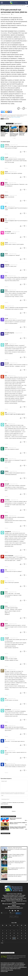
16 (25, 933)
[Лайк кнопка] (18, 108)
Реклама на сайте (4, 971)
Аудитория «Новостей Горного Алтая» (12, 968)
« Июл (2, 942)
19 (10, 935)
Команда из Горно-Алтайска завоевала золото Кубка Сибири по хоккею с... (18, 827)
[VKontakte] (15, 910)
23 (25, 935)
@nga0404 (14, 905)
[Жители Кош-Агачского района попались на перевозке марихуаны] (5, 129)
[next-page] (14, 138)
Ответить (6, 168)
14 (17, 933)
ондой (6, 343)
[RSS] (10, 910)
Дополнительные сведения (14, 906)
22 (21, 935)
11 (6, 933)
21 (17, 935)
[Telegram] (12, 910)
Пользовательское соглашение (7, 967)
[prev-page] (13, 138)
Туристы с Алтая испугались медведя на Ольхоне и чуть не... (18, 823)
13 (14, 933)
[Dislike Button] (23, 108)
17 (2, 935)
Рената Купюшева (9, 555)
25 (6, 938)
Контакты (3, 968)
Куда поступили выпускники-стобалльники (16, 819)
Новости (2, 131)
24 (2, 938)
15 (21, 933)
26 (10, 938)
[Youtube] (18, 910)
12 (10, 933)
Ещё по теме (9, 123)
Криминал (6, 118)
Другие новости (17, 123)
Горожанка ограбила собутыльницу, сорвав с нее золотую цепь (23, 134)
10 (2, 933)
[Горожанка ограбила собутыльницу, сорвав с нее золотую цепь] (23, 129)
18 (6, 935)
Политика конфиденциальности (20, 967)
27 (14, 938)
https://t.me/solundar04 (15, 117)
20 (14, 935)
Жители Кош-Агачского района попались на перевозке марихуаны (4, 134)
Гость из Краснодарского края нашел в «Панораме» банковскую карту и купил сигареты (14, 134)
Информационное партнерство (7, 970)
